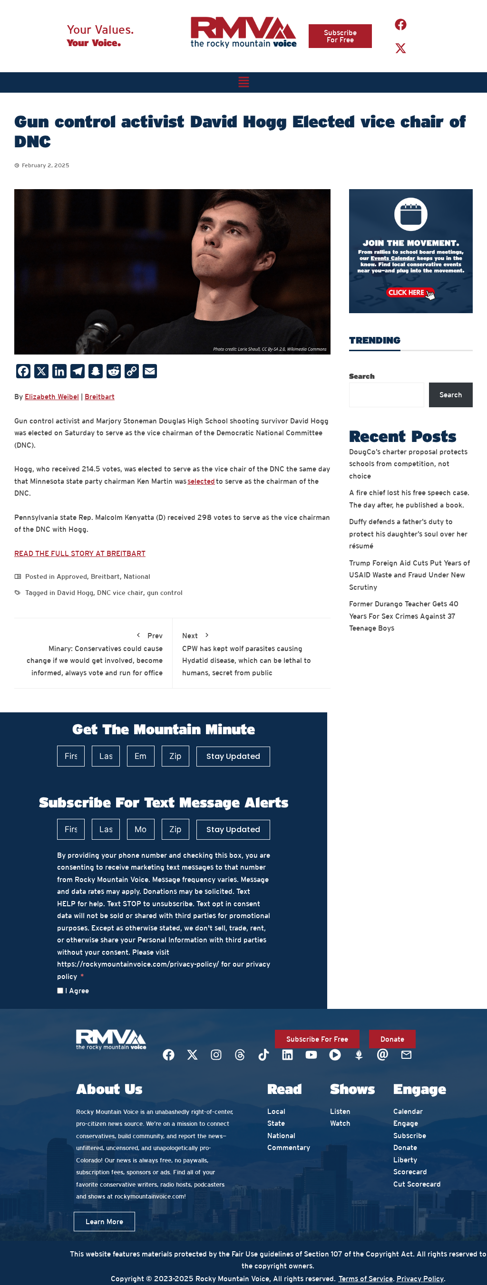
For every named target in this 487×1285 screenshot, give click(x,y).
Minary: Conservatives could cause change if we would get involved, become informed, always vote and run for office (95, 654)
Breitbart (100, 397)
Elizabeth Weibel (52, 397)
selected (201, 481)
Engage (405, 1123)
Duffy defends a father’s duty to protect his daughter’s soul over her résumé (408, 534)
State (276, 1123)
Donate (405, 1147)
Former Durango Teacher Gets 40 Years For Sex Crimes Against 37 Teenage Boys (403, 616)
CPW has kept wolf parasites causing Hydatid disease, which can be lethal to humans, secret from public (246, 654)
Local (276, 1111)
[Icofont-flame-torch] (358, 1054)
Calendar (408, 1111)
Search (362, 376)
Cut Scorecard (417, 1184)
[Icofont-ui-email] (382, 1054)
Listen (340, 1111)
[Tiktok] (263, 1054)
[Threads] (240, 1054)
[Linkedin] (287, 1054)
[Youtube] (311, 1054)
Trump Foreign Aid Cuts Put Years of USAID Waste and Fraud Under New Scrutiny (409, 575)
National (137, 576)
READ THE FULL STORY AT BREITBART (80, 553)
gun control (165, 592)
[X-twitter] (401, 48)
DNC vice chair (120, 592)
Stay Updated (233, 756)
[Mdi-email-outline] (406, 1054)
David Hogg (75, 592)
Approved (72, 576)
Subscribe (409, 1136)
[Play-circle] (335, 1054)
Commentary (288, 1147)
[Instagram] (216, 1054)
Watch (340, 1123)
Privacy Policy (420, 1279)
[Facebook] (401, 24)
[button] (243, 82)
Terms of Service (366, 1279)
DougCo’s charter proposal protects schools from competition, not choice (408, 464)
